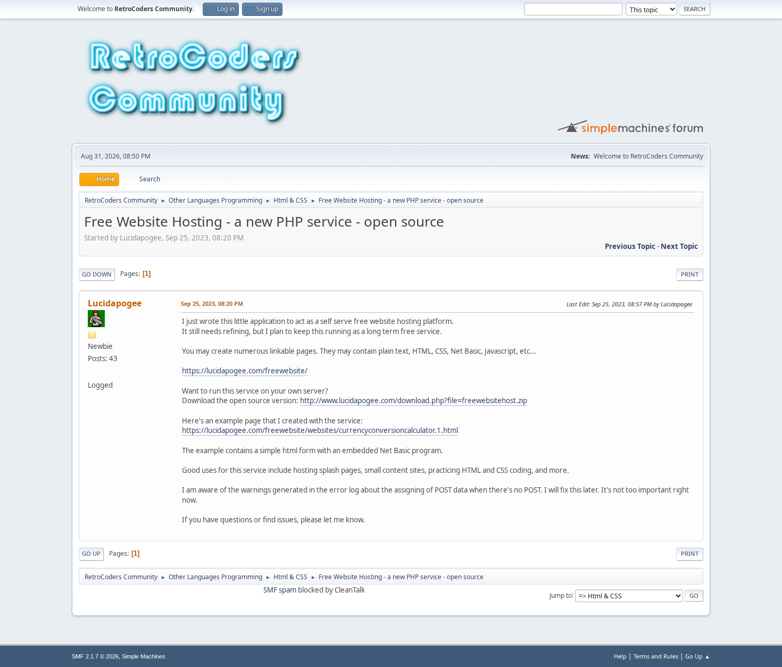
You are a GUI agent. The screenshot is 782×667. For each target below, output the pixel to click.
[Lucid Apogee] (92, 372)
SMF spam (279, 590)
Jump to (561, 594)
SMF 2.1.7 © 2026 (95, 656)
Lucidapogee (115, 303)
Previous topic (630, 246)
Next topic (679, 246)
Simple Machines (143, 656)
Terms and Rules (656, 656)
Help (620, 656)
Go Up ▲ (697, 656)
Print (689, 274)
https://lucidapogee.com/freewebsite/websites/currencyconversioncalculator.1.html (320, 430)
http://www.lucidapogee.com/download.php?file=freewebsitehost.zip (413, 400)
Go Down (97, 274)
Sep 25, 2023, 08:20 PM (212, 303)
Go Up (91, 553)
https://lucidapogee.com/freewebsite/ (244, 371)
